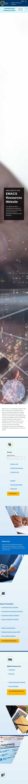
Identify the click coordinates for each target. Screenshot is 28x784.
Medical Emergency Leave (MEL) (11, 632)
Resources (12, 673)
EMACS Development (17, 468)
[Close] (26, 8)
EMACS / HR (14, 464)
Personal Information (16, 484)
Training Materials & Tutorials (17, 682)
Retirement (14, 488)
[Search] (24, 458)
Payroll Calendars (13, 686)
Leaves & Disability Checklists (10, 619)
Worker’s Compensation (8, 628)
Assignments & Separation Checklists (12, 611)
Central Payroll (15, 472)
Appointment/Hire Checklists (10, 607)
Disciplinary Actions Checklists (10, 615)
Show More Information (20, 9)
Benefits (13, 480)
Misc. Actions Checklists (8, 636)
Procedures (12, 669)
